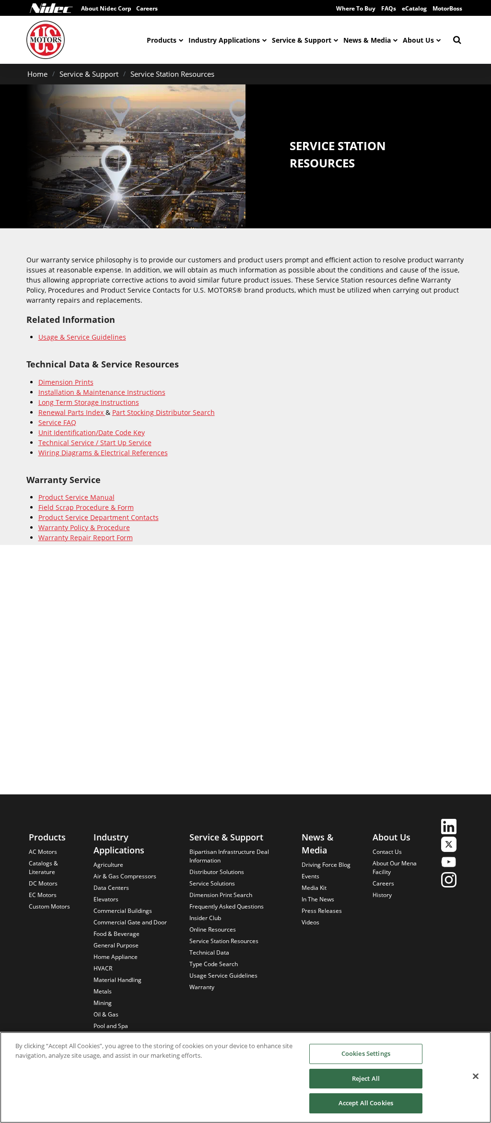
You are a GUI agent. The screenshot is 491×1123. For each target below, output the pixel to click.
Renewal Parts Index (71, 412)
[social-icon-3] (448, 863)
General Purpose (116, 945)
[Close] (475, 1076)
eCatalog (414, 8)
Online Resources (212, 929)
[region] (245, 1077)
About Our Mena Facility (395, 867)
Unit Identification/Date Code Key (91, 432)
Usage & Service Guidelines (82, 337)
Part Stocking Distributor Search (163, 412)
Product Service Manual (76, 497)
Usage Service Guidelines (223, 975)
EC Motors (43, 895)
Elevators (106, 899)
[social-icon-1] (448, 828)
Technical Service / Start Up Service (95, 442)
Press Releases (322, 911)
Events (310, 876)
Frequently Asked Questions (226, 906)
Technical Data (209, 952)
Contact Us (387, 852)
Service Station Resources (172, 74)
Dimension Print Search (220, 895)
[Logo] (51, 8)
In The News (318, 899)
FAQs (388, 8)
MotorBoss (447, 8)
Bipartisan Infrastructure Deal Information (229, 856)
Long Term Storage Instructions (88, 402)
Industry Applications (224, 40)
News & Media (367, 40)
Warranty (201, 987)
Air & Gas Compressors (125, 876)
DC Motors (43, 883)
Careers (383, 883)
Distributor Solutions (216, 872)
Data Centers (111, 888)
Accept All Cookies (366, 1103)
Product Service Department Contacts (98, 517)
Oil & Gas (106, 1014)
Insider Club (205, 918)
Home (37, 74)
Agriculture (108, 865)
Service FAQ (57, 422)
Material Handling (117, 980)
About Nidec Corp (106, 8)
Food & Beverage (117, 934)
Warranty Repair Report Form (85, 537)
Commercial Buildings (123, 911)
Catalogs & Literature (43, 867)
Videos (310, 922)
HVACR (103, 968)
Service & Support (301, 40)
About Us (418, 40)
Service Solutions (212, 883)
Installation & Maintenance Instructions (101, 392)
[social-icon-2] (448, 845)
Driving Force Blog (326, 865)
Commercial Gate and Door (130, 922)
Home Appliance (116, 957)
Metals (103, 991)
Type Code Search (213, 964)
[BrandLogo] (45, 40)
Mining (103, 1003)
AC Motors (43, 852)
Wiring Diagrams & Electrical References (103, 452)
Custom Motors (49, 906)
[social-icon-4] (448, 881)
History (382, 895)
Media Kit (314, 888)
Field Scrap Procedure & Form (86, 507)
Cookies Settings (365, 1053)
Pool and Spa (111, 1026)
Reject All (366, 1078)
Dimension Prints (66, 382)
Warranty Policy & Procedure (84, 527)
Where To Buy (355, 8)
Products (161, 40)
